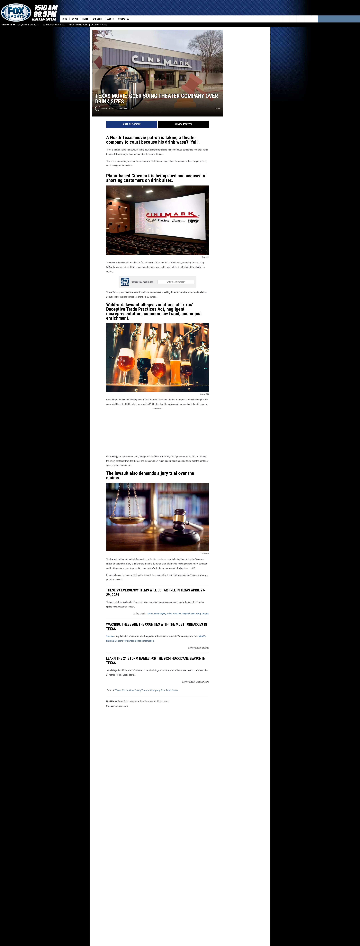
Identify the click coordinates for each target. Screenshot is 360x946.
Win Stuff (97, 19)
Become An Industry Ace (54, 25)
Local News (123, 706)
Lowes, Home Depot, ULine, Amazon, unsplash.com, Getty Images (178, 613)
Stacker (110, 636)
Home (64, 19)
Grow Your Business (78, 25)
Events (110, 19)
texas (120, 701)
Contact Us (123, 19)
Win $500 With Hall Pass (28, 25)
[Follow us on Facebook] (300, 18)
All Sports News (99, 25)
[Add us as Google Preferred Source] (293, 18)
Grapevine (134, 701)
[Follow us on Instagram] (307, 18)
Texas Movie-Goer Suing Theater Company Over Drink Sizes (146, 690)
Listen (85, 19)
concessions (150, 701)
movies (160, 701)
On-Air (75, 19)
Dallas (127, 701)
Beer (142, 701)
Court (166, 701)
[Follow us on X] (314, 18)
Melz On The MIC (107, 108)
